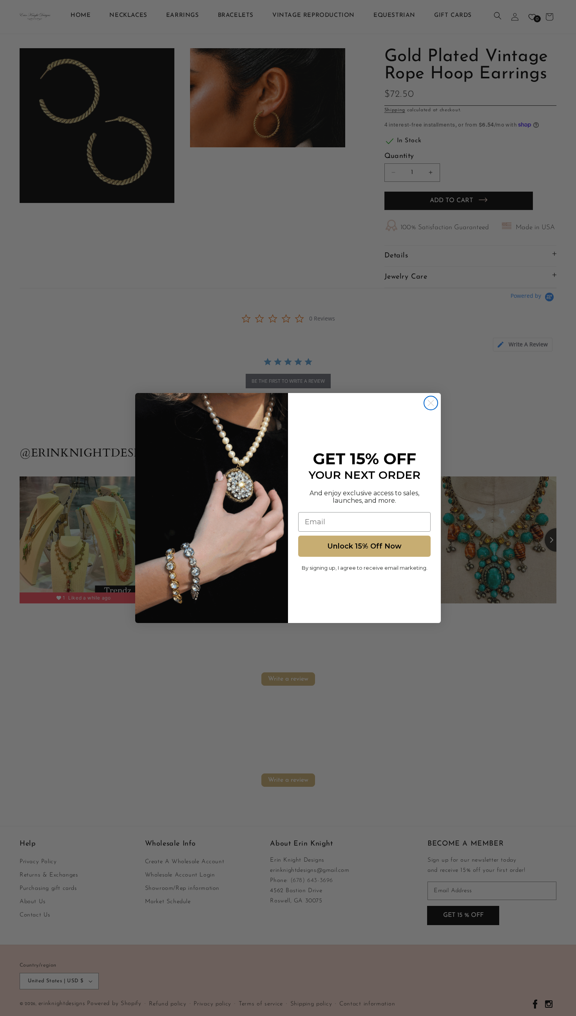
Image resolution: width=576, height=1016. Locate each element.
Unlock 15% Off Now (364, 546)
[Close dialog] (431, 403)
